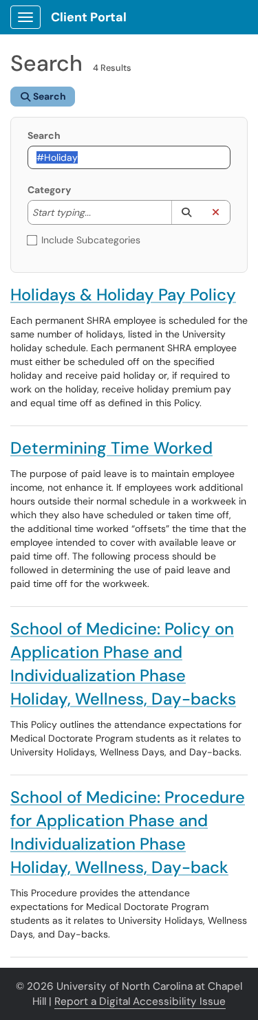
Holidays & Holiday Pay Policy (123, 294)
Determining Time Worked (111, 447)
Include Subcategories (90, 240)
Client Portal (89, 17)
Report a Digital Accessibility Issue (140, 1001)
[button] (186, 212)
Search (44, 135)
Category (49, 190)
